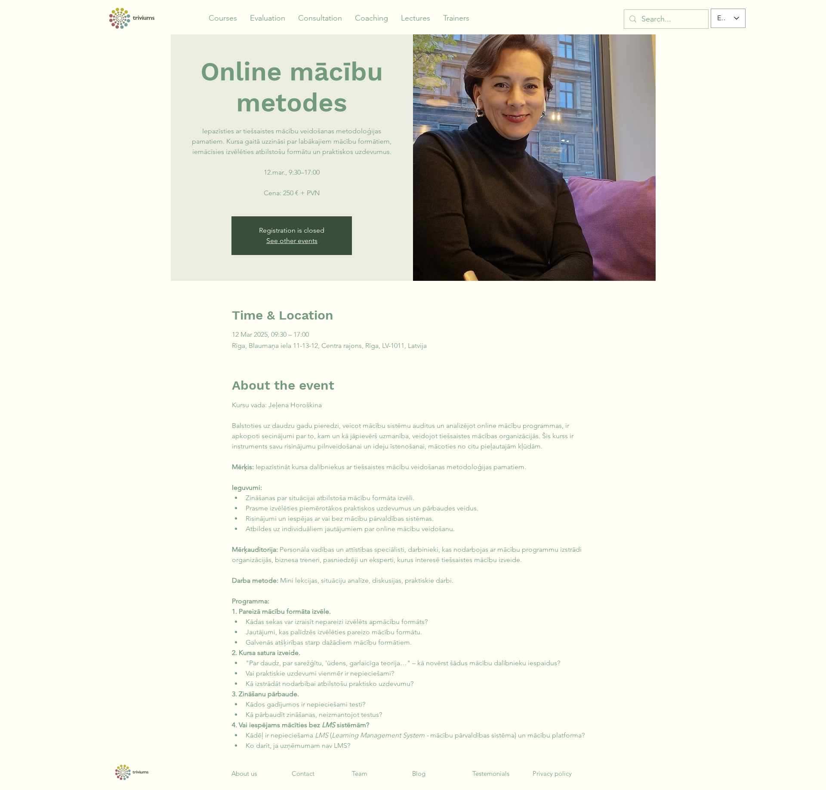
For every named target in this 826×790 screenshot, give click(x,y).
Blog (418, 773)
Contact (303, 773)
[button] (222, 18)
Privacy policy (552, 773)
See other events (291, 241)
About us (244, 773)
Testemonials (490, 773)
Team (359, 773)
